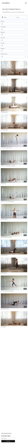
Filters (5, 17)
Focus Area (3, 37)
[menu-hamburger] (26, 3)
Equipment (3, 32)
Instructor (2, 43)
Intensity (2, 21)
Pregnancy (3, 48)
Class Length (3, 26)
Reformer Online (4, 53)
